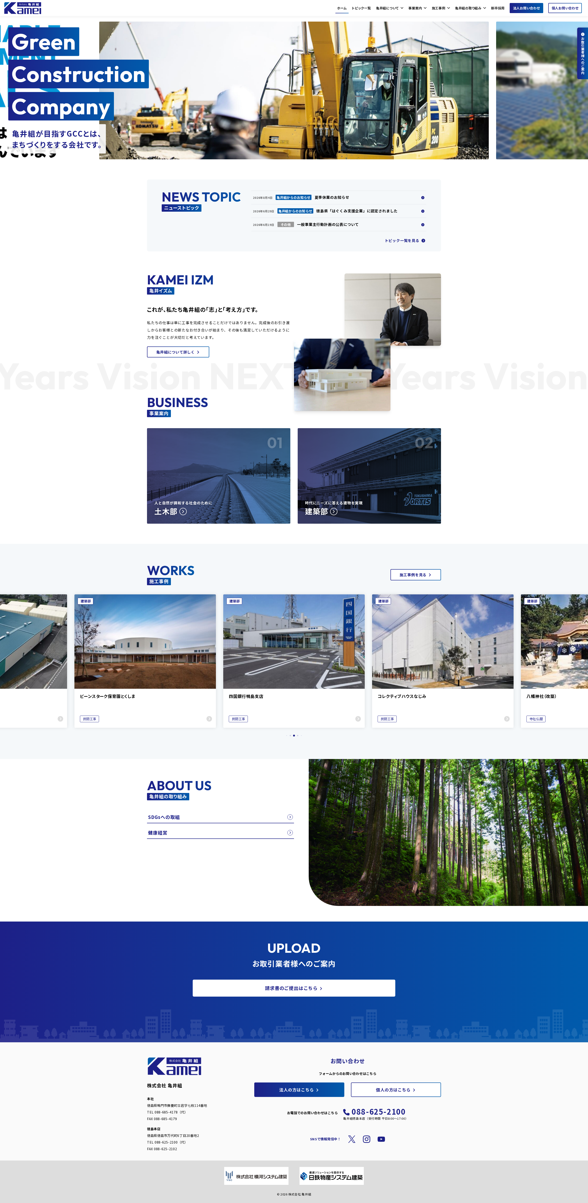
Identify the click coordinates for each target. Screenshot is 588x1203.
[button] (286, 735)
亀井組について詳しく (175, 352)
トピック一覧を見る (403, 240)
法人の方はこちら (296, 1090)
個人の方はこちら (393, 1090)
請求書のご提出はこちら (291, 988)
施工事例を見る (413, 574)
